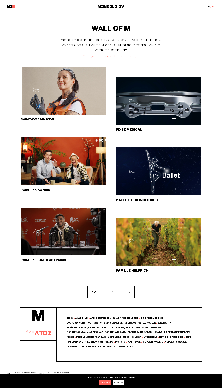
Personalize (118, 383)
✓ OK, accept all (105, 383)
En (213, 6)
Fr (209, 6)
